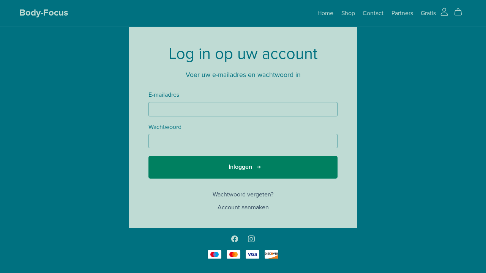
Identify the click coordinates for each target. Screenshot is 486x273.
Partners (402, 13)
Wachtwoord (164, 127)
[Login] (444, 11)
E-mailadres (163, 95)
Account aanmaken (243, 207)
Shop (348, 13)
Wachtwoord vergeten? (243, 194)
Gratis (428, 13)
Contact (373, 13)
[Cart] (461, 12)
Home (325, 13)
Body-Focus (43, 12)
